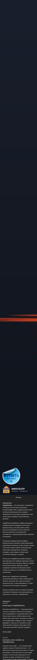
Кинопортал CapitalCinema (14, 605)
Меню (19, 497)
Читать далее (7, 631)
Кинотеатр (18, 488)
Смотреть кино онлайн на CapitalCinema (13, 640)
